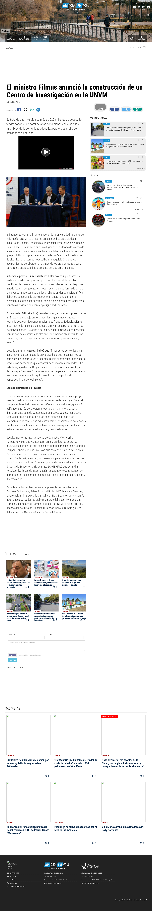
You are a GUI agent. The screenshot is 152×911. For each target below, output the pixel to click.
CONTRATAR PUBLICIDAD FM (89, 883)
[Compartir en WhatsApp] (32, 110)
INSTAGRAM (13, 883)
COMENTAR (12, 660)
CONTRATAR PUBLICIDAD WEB (16, 886)
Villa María (5, 31)
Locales (9, 47)
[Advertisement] (76, 66)
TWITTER (12, 880)
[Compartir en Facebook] (19, 110)
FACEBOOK (13, 876)
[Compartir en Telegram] (38, 110)
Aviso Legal (143, 900)
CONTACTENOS (14, 873)
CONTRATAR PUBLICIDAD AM (52, 883)
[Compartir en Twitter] (25, 110)
